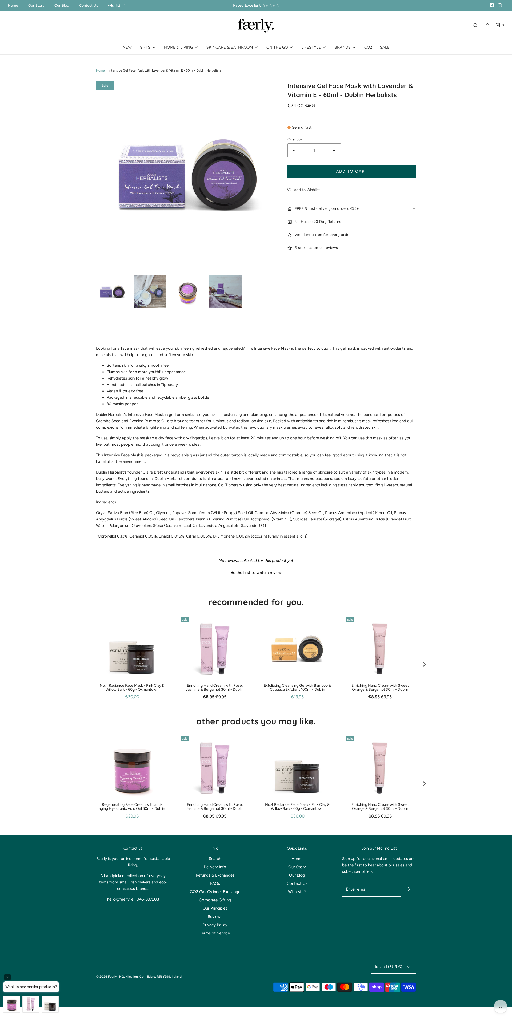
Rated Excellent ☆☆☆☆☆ (256, 5)
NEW (127, 47)
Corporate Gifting (215, 900)
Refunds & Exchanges (215, 875)
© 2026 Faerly (106, 976)
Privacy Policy (215, 924)
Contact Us (88, 5)
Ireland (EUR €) (389, 966)
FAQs (215, 883)
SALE (385, 47)
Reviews (215, 916)
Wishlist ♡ (116, 5)
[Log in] (487, 25)
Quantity (294, 139)
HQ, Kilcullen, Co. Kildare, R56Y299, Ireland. (150, 976)
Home (13, 5)
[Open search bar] (475, 25)
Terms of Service (215, 933)
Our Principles (215, 908)
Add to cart (351, 171)
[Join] (408, 889)
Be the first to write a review (256, 572)
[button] (112, 291)
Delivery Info (215, 867)
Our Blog (61, 5)
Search (215, 858)
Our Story (36, 5)
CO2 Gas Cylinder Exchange (215, 891)
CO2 (368, 47)
